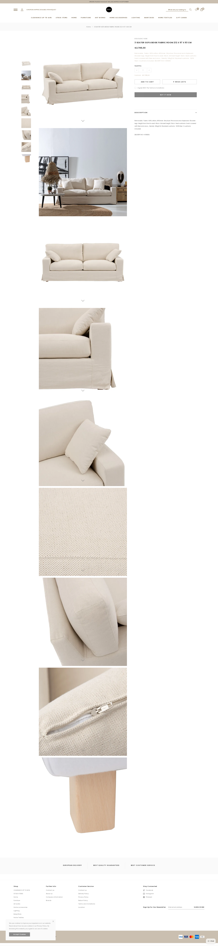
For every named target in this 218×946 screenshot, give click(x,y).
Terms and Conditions (86, 904)
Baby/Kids (17, 914)
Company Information (54, 897)
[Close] (53, 921)
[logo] (109, 9)
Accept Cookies (19, 934)
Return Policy (83, 900)
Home (88, 27)
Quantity (138, 66)
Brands (48, 900)
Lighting (17, 911)
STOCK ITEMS (18, 894)
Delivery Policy (83, 894)
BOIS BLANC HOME (141, 39)
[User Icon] (22, 9)
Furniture (17, 900)
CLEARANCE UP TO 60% (22, 890)
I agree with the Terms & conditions (150, 88)
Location (81, 907)
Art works (17, 904)
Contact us (50, 890)
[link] (26, 63)
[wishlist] (196, 9)
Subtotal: (138, 75)
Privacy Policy (83, 897)
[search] (190, 9)
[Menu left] (15, 9)
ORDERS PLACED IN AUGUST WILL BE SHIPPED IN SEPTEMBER (109, 1)
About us (49, 894)
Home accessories (20, 907)
